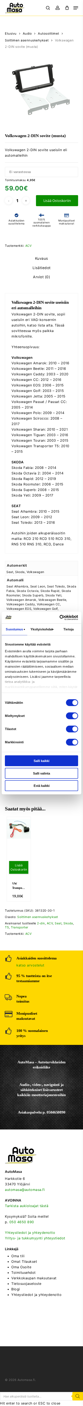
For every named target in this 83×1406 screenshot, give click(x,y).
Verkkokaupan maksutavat (34, 1278)
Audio (27, 33)
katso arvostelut (30, 965)
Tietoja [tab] (68, 629)
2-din (41, 923)
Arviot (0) (41, 277)
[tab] (41, 258)
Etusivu (11, 33)
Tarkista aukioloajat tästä (26, 1206)
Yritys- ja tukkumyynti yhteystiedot (35, 1238)
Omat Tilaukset (24, 1261)
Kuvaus (41, 258)
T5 (7, 927)
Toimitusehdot (23, 1272)
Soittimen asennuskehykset (27, 40)
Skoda (68, 923)
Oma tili (17, 1256)
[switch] (72, 715)
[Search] (77, 1396)
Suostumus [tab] (14, 629)
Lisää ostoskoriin (57, 200)
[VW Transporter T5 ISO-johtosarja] (19, 829)
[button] (75, 8)
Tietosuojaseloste (26, 1283)
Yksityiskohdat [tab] (41, 629)
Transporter (19, 927)
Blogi (15, 1289)
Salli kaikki (41, 761)
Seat (58, 923)
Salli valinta (41, 773)
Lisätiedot (42, 268)
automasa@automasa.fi (25, 1190)
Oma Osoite (21, 1267)
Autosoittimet (48, 33)
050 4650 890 (21, 1222)
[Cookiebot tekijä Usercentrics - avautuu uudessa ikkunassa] (59, 617)
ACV (28, 245)
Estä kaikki (42, 785)
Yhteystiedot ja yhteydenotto (30, 1232)
